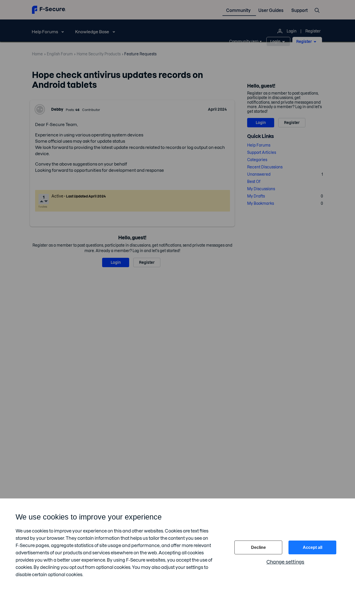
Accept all (312, 547)
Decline (258, 547)
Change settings (285, 562)
